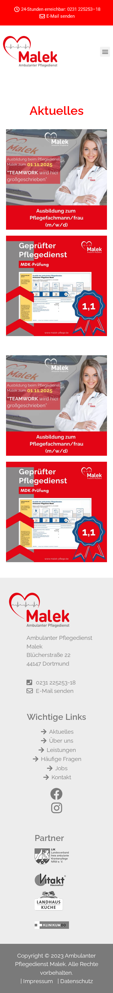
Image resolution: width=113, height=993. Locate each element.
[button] (105, 52)
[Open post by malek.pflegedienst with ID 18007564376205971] (56, 286)
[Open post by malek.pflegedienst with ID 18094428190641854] (56, 179)
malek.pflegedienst (55, 135)
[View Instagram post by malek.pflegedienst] (101, 222)
